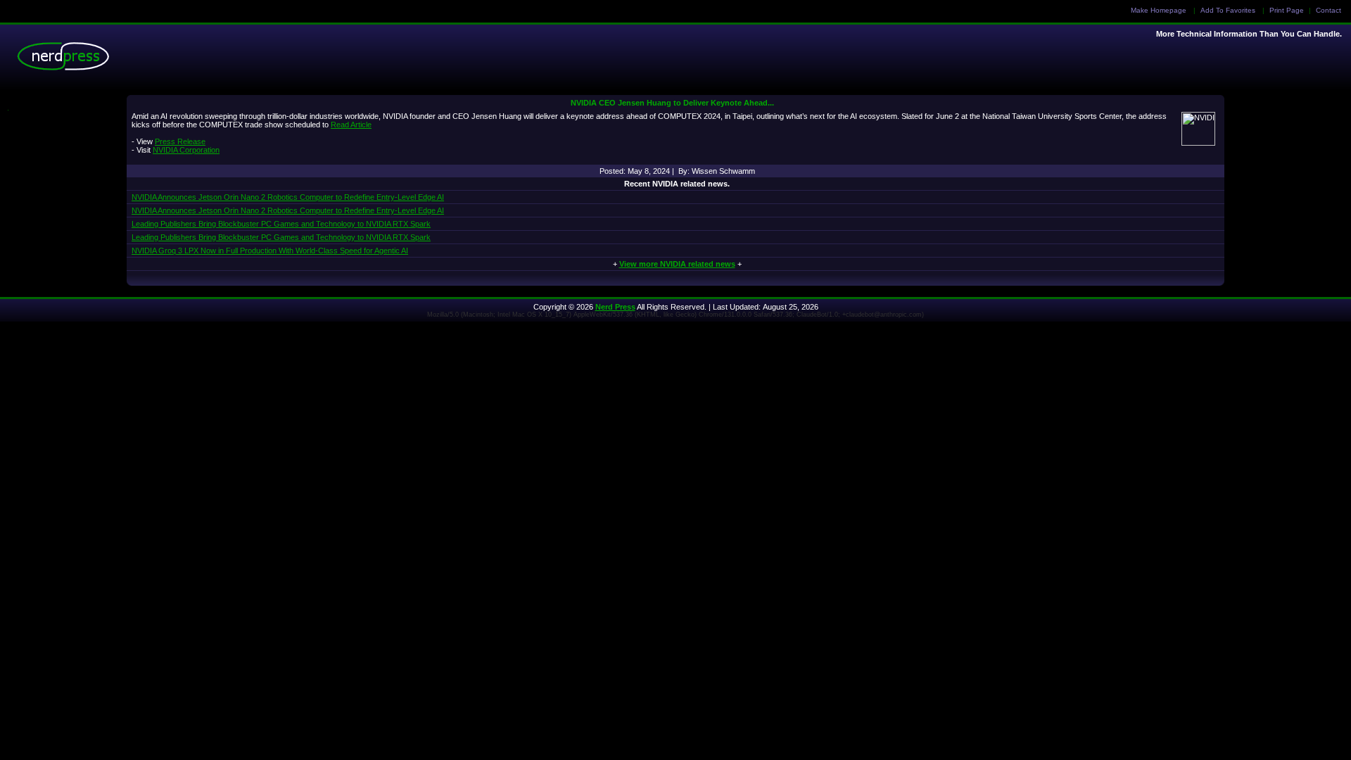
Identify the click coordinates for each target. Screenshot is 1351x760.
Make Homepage (1158, 10)
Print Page (1286, 10)
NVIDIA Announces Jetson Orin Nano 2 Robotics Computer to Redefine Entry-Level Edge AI (288, 197)
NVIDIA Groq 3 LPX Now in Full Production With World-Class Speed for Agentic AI (270, 250)
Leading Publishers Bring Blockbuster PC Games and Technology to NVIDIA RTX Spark (281, 224)
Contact (1328, 10)
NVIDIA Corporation (186, 150)
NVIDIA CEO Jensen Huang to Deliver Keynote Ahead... (672, 103)
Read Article (351, 124)
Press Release (180, 141)
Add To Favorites (1227, 10)
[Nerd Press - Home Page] (67, 60)
